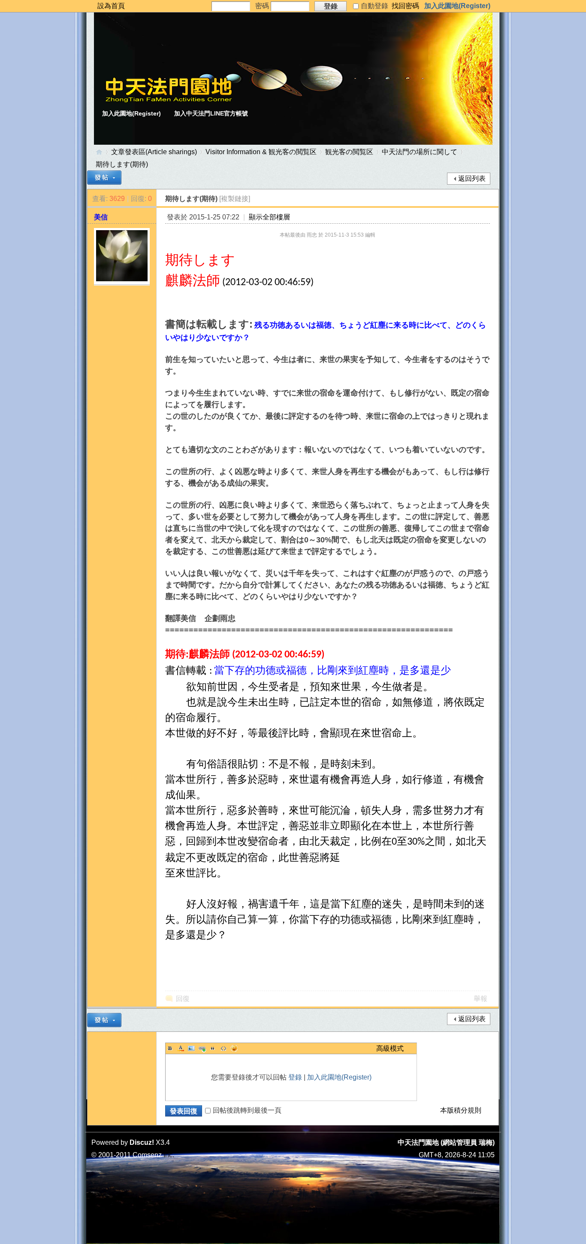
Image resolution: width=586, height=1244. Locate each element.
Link (202, 1048)
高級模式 (390, 1048)
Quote (212, 1048)
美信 (101, 217)
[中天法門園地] (168, 100)
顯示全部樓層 (269, 217)
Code (223, 1048)
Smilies (234, 1048)
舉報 (480, 998)
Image (191, 1048)
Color (180, 1048)
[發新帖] (104, 177)
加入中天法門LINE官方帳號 (211, 113)
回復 (183, 998)
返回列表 (472, 178)
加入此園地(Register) (457, 5)
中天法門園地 (99, 152)
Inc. (168, 1155)
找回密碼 (405, 5)
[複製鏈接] (234, 198)
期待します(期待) (122, 164)
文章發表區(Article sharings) (154, 151)
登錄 (295, 1077)
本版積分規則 (460, 1110)
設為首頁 (111, 5)
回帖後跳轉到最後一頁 (247, 1110)
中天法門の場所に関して (419, 151)
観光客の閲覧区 (349, 151)
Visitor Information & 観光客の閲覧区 (261, 151)
